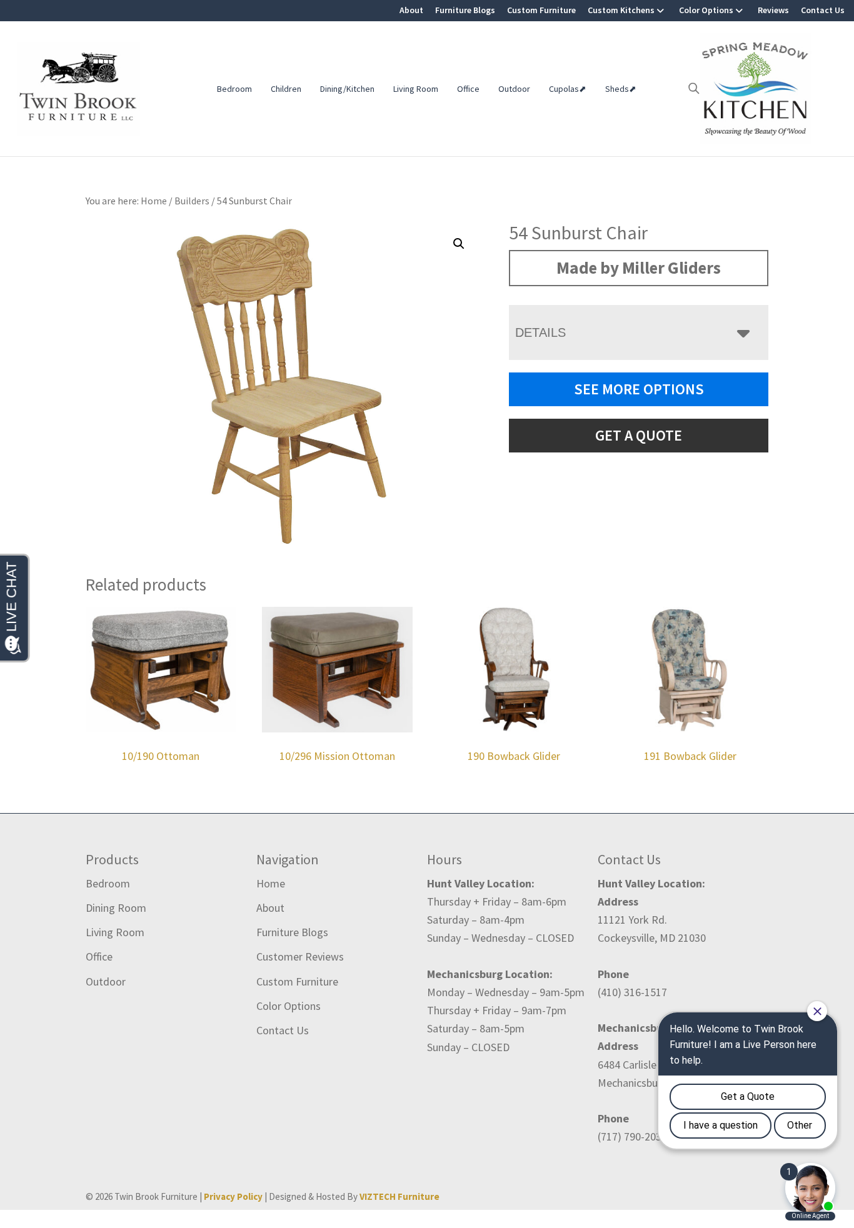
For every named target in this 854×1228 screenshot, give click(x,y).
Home (270, 883)
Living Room (415, 88)
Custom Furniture (541, 10)
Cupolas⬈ (567, 88)
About (411, 10)
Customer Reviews (300, 956)
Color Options (706, 10)
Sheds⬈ (620, 88)
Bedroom (234, 88)
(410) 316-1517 (632, 992)
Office (468, 88)
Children (286, 88)
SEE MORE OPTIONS (639, 389)
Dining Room (116, 908)
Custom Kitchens (621, 10)
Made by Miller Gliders (638, 267)
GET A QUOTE (638, 435)
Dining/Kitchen (347, 88)
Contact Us (823, 10)
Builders (191, 200)
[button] (459, 243)
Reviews (773, 10)
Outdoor (514, 88)
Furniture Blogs (465, 10)
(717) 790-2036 (632, 1136)
